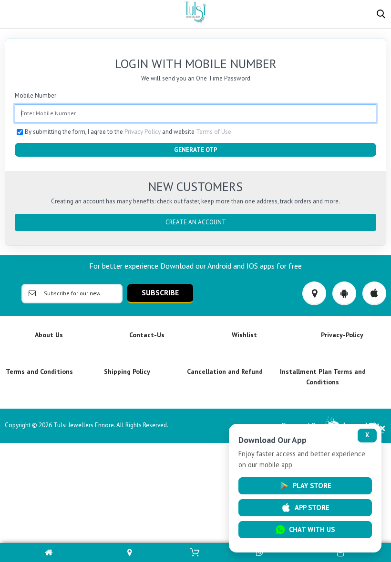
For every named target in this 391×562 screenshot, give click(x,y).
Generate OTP (195, 150)
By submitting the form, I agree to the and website (128, 132)
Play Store (312, 485)
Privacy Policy (142, 132)
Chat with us (312, 529)
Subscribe (160, 292)
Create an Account (195, 222)
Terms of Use (213, 132)
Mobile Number (35, 95)
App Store (312, 507)
